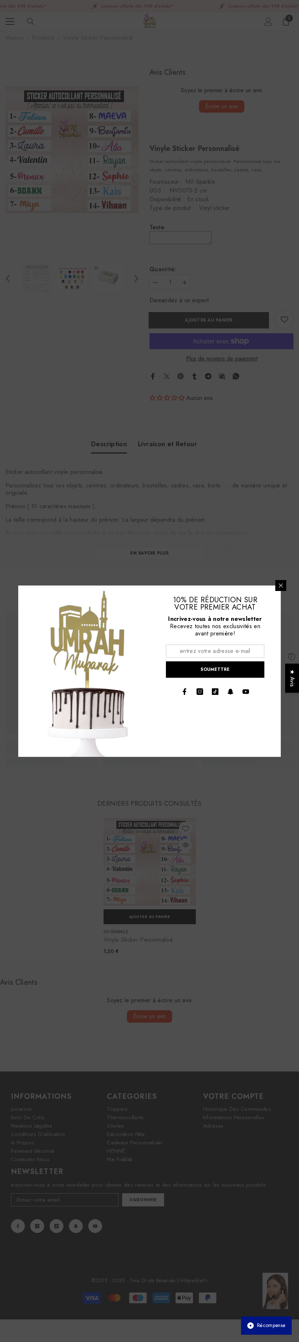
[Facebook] (184, 691)
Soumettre (215, 669)
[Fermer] (280, 585)
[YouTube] (245, 691)
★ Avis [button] (292, 678)
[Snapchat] (230, 691)
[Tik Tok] (215, 691)
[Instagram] (199, 691)
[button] (132, 1273)
